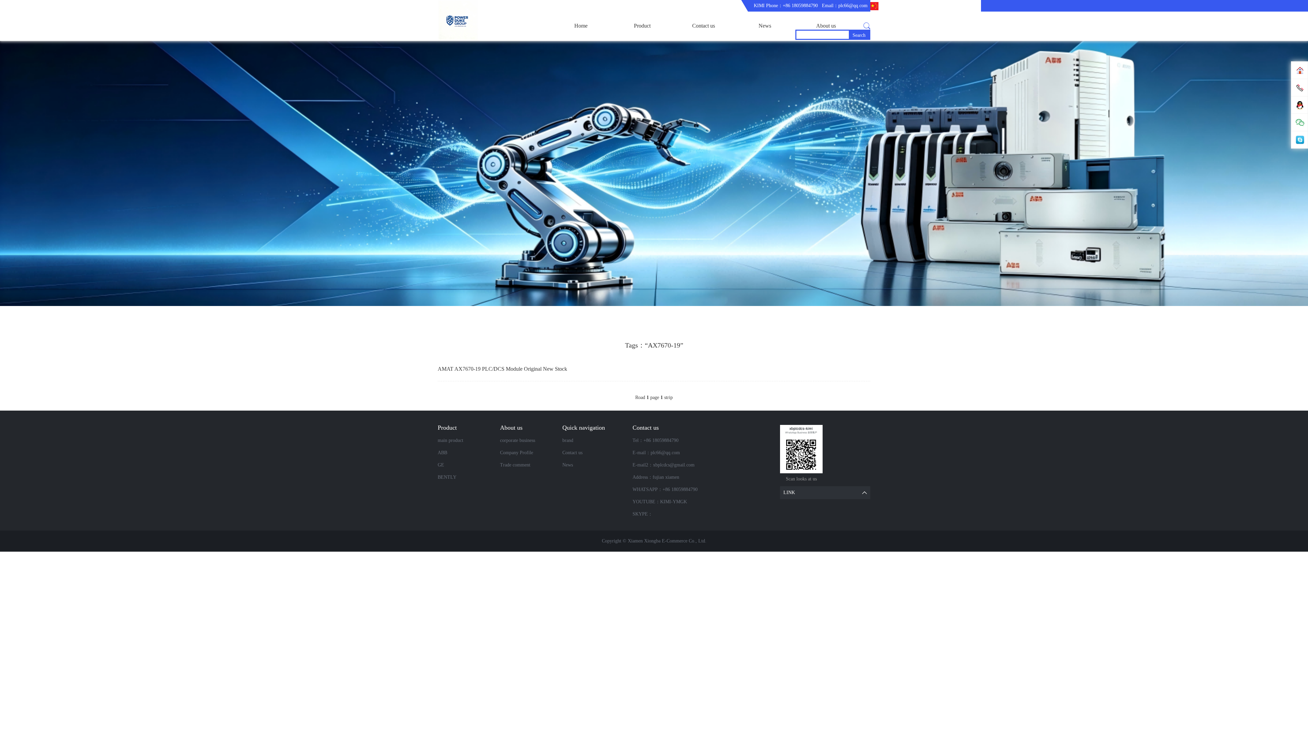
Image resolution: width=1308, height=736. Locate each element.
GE (441, 464)
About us (826, 26)
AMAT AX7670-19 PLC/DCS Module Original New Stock (502, 369)
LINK (789, 492)
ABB (442, 452)
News (765, 26)
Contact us (703, 26)
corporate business (517, 440)
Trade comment (515, 464)
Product (642, 26)
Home (581, 26)
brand (567, 440)
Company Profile (516, 452)
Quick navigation (583, 427)
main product (450, 440)
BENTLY (447, 477)
